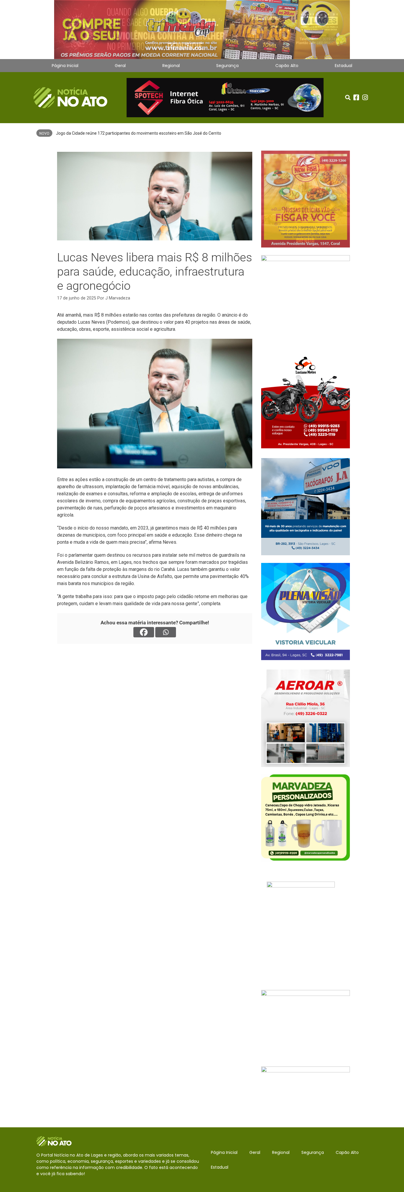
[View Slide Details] (202, 29)
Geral (120, 66)
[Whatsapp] (165, 632)
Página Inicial (65, 66)
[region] (202, 29)
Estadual (343, 66)
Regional (171, 66)
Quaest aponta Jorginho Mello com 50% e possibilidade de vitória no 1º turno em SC (134, 133)
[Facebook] (143, 632)
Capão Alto (286, 66)
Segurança (227, 66)
